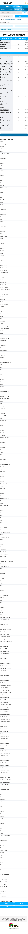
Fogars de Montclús (4, 352)
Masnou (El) (2, 442)
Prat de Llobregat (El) (4, 566)
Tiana (1, 826)
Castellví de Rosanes (4, 304)
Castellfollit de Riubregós (5, 289)
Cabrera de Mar (3, 214)
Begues (1, 192)
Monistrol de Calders (4, 461)
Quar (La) (2, 585)
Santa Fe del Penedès (4, 634)
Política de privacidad (5, 919)
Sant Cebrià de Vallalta (4, 680)
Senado (21, 16)
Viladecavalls (2, 872)
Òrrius (1, 525)
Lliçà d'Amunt (2, 411)
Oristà (1, 520)
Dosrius (1, 333)
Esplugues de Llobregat (4, 338)
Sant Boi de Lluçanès (4, 677)
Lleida (7, 906)
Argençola (2, 161)
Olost (1, 512)
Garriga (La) (2, 369)
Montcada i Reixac (3, 466)
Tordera (1, 830)
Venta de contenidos (11, 918)
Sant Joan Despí (3, 716)
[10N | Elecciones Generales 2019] (14, 6)
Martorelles (2, 435)
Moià (1, 454)
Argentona (2, 163)
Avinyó (1, 170)
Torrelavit (2, 838)
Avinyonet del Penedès (4, 173)
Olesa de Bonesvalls (4, 505)
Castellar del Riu (3, 265)
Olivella (1, 510)
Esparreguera (3, 335)
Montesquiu (2, 471)
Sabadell (2, 607)
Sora (1, 801)
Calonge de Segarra (4, 236)
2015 (19, 12)
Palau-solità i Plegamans (5, 532)
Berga (1, 197)
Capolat (1, 253)
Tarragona (21, 906)
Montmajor (2, 476)
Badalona (2, 175)
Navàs (1, 495)
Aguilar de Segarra (4, 144)
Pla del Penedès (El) (4, 551)
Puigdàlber (2, 578)
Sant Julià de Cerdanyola (5, 721)
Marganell (2, 430)
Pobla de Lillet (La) (3, 556)
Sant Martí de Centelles (4, 736)
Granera (1, 384)
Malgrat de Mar (3, 420)
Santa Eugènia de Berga (5, 626)
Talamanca (2, 811)
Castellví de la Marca (4, 301)
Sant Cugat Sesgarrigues (5, 690)
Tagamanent (2, 809)
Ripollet (1, 593)
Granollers (2, 386)
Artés (1, 165)
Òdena (1, 500)
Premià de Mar (3, 576)
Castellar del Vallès (4, 267)
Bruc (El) (1, 204)
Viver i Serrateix (3, 896)
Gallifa (1, 367)
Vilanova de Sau (3, 884)
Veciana (1, 862)
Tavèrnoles (2, 816)
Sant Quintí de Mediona (4, 765)
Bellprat (1, 195)
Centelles (2, 306)
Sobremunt (2, 799)
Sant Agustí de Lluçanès (5, 636)
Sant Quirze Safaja (4, 772)
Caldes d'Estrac (3, 226)
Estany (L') (2, 343)
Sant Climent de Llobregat (5, 685)
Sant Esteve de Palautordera (5, 692)
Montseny (2, 486)
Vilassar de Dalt (3, 889)
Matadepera (2, 447)
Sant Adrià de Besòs (4, 624)
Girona (21, 903)
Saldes (1, 612)
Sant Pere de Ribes (4, 750)
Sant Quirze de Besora (4, 767)
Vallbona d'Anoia (3, 850)
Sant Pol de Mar (3, 762)
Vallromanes (2, 859)
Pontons (1, 563)
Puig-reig (2, 580)
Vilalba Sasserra (3, 876)
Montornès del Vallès (4, 483)
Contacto (5, 918)
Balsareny (2, 185)
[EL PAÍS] (8, 3)
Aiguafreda (2, 146)
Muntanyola (2, 488)
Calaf (1, 219)
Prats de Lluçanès (3, 568)
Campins (2, 238)
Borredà (1, 202)
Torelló (1, 833)
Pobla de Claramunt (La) (5, 554)
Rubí (1, 600)
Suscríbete (21, 3)
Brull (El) (1, 207)
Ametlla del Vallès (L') (4, 153)
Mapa (24, 9)
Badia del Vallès (3, 178)
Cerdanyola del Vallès (4, 313)
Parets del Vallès (3, 542)
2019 (3, 12)
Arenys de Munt (3, 158)
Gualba (1, 389)
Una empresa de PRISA (13, 925)
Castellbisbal (2, 275)
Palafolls (1, 529)
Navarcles (2, 493)
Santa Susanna (3, 670)
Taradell (1, 813)
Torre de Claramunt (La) (5, 835)
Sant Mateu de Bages (4, 745)
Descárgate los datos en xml (14, 134)
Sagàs (1, 610)
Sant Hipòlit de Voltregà (4, 709)
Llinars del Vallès (3, 415)
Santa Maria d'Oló (3, 658)
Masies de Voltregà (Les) (5, 440)
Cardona (1, 258)
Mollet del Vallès (3, 459)
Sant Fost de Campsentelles (5, 704)
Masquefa (2, 444)
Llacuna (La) (2, 406)
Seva (1, 794)
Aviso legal (21, 918)
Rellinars (2, 590)
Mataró (1, 449)
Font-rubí (2, 360)
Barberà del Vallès (3, 187)
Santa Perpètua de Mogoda (5, 668)
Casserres (2, 262)
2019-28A (8, 12)
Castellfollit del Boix (4, 287)
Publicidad (17, 918)
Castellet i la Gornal (4, 284)
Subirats (1, 804)
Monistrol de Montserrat (5, 464)
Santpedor (2, 748)
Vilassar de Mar (3, 891)
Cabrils (1, 216)
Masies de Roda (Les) (4, 437)
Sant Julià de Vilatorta (4, 724)
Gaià (1, 364)
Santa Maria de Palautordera (6, 656)
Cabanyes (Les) (3, 209)
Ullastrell (2, 845)
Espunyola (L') (3, 340)
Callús (1, 233)
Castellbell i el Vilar (4, 272)
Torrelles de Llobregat (4, 842)
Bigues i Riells (3, 199)
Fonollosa (2, 357)
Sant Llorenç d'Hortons (4, 728)
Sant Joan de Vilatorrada (5, 719)
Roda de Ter (2, 597)
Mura (1, 491)
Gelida (1, 374)
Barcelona (2, 190)
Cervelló (1, 316)
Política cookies (13, 919)
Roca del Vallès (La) (4, 595)
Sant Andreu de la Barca (5, 660)
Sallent (1, 614)
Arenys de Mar (3, 156)
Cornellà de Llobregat (4, 328)
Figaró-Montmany (3, 345)
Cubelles (1, 330)
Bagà (1, 180)
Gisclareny (2, 379)
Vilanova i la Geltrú (3, 886)
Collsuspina (2, 321)
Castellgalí (2, 292)
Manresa (2, 427)
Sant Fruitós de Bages (4, 707)
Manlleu (1, 425)
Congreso (6, 16)
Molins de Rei (2, 457)
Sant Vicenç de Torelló (4, 789)
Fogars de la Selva (3, 350)
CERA (1, 309)
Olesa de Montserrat (4, 508)
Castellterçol (2, 299)
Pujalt (1, 583)
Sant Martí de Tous (4, 738)
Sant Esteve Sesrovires (4, 694)
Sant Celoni (2, 682)
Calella (1, 228)
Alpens (1, 151)
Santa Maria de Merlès (4, 651)
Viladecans (2, 869)
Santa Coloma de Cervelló (5, 619)
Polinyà (1, 559)
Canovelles (2, 243)
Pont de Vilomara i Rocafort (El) (6, 561)
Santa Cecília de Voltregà (5, 617)
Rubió (1, 602)
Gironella (2, 377)
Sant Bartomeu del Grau (5, 673)
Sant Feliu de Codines (4, 697)
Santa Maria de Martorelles (5, 648)
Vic (0, 864)
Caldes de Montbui (3, 224)
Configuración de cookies (20, 919)
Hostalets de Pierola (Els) (5, 398)
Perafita (1, 544)
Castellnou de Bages (4, 294)
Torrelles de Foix (3, 840)
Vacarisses (2, 847)
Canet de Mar (2, 241)
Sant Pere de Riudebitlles (5, 753)
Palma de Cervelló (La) (4, 537)
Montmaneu (2, 478)
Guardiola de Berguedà (4, 391)
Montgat (1, 474)
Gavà (1, 372)
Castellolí (2, 296)
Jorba (1, 403)
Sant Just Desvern (3, 726)
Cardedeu (2, 255)
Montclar (2, 469)
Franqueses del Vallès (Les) (5, 362)
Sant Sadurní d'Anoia (4, 775)
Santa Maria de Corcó (4, 646)
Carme (1, 260)
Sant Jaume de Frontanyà (5, 714)
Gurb (1, 394)
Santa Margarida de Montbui (5, 639)
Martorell (2, 432)
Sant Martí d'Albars (4, 733)
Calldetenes (2, 231)
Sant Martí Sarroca (4, 741)
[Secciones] (1, 3)
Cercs (1, 311)
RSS (21, 920)
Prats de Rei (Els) (3, 571)
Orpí (1, 522)
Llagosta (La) (2, 408)
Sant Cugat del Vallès (4, 687)
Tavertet (1, 818)
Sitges (1, 796)
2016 (14, 12)
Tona (1, 828)
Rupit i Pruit (2, 605)
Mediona (1, 452)
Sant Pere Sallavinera (4, 760)
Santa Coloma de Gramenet (5, 622)
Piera (1, 546)
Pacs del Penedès (3, 527)
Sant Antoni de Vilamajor (5, 665)
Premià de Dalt (3, 573)
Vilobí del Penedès (3, 893)
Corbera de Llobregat (4, 326)
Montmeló (2, 481)
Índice (18, 920)
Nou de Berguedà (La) (4, 498)
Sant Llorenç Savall (4, 731)
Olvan (1, 515)
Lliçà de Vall (2, 413)
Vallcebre (2, 852)
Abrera (1, 141)
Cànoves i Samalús (4, 245)
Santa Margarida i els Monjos (6, 641)
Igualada (1, 401)
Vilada (1, 867)
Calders (1, 221)
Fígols (1, 347)
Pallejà (1, 534)
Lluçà (1, 418)
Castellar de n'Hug (3, 270)
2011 (25, 12)
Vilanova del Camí (3, 879)
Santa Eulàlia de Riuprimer (5, 629)
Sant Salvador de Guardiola (5, 779)
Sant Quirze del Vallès (4, 770)
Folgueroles (2, 355)
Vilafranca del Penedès (4, 874)
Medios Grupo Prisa (14, 928)
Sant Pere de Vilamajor (4, 758)
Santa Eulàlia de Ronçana (5, 631)
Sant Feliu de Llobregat (4, 699)
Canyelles (2, 248)
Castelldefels (2, 279)
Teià (1, 821)
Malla (1, 423)
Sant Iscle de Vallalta (4, 711)
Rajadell (1, 588)
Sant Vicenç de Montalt (4, 787)
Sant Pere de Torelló (4, 755)
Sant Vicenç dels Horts (4, 784)
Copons (1, 323)
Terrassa (2, 823)
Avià (1, 168)
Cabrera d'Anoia (3, 211)
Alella (1, 148)
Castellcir (2, 277)
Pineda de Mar (3, 549)
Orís (1, 517)
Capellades (2, 250)
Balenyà (1, 182)
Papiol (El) (2, 539)
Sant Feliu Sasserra (4, 702)
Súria (1, 806)
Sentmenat (2, 792)
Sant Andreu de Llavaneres (5, 663)
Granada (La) (2, 381)
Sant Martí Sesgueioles (4, 743)
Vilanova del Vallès (3, 881)
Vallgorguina (2, 855)
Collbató (1, 318)
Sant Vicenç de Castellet (5, 782)
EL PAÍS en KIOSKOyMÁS (12, 920)
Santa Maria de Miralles (4, 653)
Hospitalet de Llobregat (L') (5, 396)
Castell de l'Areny (3, 282)
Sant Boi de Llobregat (4, 675)
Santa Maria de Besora (4, 643)
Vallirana (2, 857)
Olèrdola (1, 503)
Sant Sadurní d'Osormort (5, 777)
